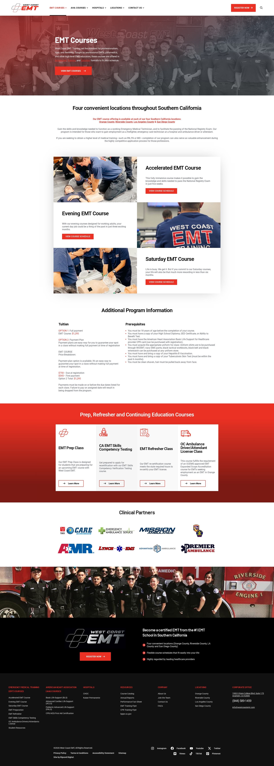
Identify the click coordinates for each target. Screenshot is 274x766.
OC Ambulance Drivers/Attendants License (24, 723)
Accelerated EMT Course (173, 168)
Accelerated (61, 60)
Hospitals (98, 8)
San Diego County (166, 122)
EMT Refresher (15, 714)
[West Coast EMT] (25, 8)
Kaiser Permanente (91, 698)
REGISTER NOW (242, 8)
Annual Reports (127, 698)
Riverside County (124, 122)
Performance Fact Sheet (131, 702)
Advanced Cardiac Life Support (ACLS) (59, 702)
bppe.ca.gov (125, 714)
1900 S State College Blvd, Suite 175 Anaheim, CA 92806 (248, 694)
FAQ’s (160, 706)
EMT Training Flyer (128, 706)
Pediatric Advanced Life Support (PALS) (60, 708)
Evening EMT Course (85, 213)
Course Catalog (127, 694)
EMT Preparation (16, 710)
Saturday (85, 60)
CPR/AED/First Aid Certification (60, 713)
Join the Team (164, 698)
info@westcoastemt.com (243, 707)
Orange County (106, 122)
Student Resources (17, 728)
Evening (72, 60)
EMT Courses (57, 8)
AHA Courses (78, 8)
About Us (162, 694)
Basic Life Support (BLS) (56, 698)
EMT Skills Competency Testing (22, 718)
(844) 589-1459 (241, 701)
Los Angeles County (144, 122)
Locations (116, 8)
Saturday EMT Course (170, 259)
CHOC (86, 694)
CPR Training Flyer (128, 710)
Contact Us (135, 8)
